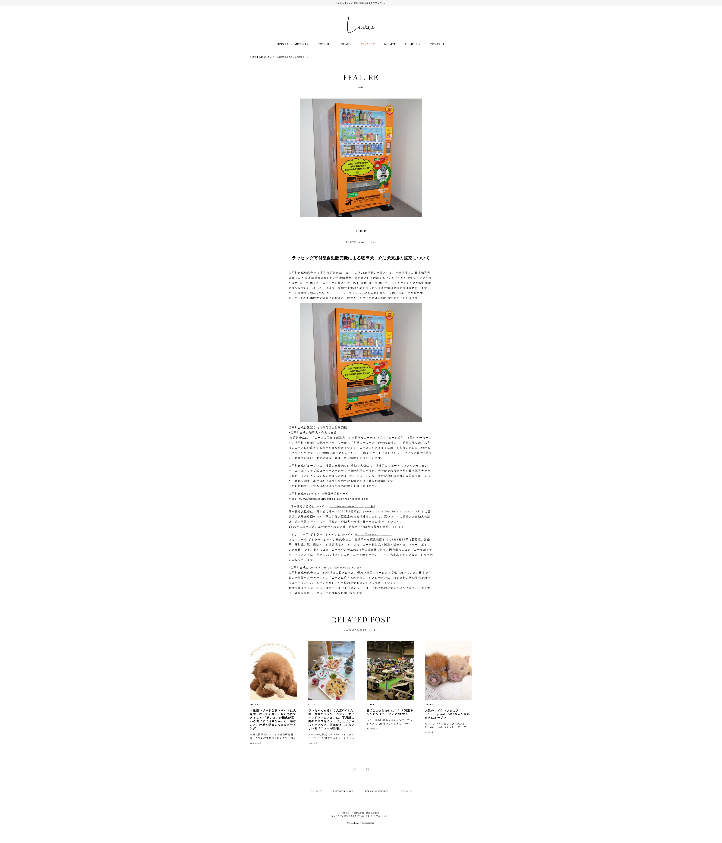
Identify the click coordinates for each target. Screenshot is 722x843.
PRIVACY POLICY (343, 791)
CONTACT (437, 44)
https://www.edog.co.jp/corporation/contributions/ (329, 498)
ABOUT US (412, 44)
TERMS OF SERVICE (376, 791)
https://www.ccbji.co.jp (373, 534)
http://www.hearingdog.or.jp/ (352, 506)
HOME (253, 57)
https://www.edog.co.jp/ (342, 567)
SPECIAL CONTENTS (292, 44)
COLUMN (325, 44)
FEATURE (368, 44)
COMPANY (406, 791)
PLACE (346, 44)
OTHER (361, 231)
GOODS (389, 44)
